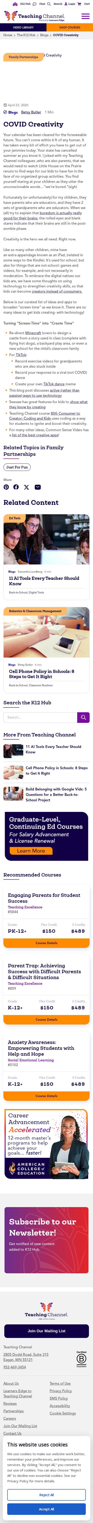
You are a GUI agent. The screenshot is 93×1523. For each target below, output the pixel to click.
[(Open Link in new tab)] (46, 836)
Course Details (51, 941)
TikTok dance (54, 384)
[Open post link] (46, 539)
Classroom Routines (41, 685)
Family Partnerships (23, 57)
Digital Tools (36, 592)
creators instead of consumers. (57, 291)
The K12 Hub (26, 35)
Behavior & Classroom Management (35, 611)
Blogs (44, 35)
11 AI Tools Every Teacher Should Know (44, 581)
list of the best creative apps (35, 435)
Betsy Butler (31, 112)
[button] (69, 4)
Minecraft (33, 333)
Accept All (51, 1507)
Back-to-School (18, 592)
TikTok (21, 355)
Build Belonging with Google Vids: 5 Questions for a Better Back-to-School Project (56, 794)
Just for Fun (17, 467)
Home (7, 35)
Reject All (51, 1493)
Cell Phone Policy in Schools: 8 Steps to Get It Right (41, 674)
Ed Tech (14, 518)
